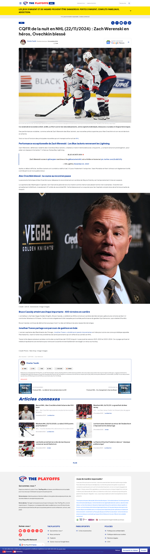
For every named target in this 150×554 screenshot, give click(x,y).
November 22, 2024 (81, 164)
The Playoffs (53, 526)
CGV (108, 542)
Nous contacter (55, 534)
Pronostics (81, 3)
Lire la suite (24, 379)
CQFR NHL (30, 357)
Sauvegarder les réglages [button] (130, 550)
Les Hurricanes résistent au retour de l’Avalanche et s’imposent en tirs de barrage (112, 425)
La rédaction (50, 415)
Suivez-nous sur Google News (59, 542)
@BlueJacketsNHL (75, 159)
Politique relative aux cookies (116, 534)
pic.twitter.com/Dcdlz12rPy (111, 159)
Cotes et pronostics (85, 531)
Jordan (107, 429)
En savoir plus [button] (61, 549)
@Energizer (52, 159)
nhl (21, 22)
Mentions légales (112, 538)
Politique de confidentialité (116, 531)
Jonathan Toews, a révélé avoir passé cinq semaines (73, 332)
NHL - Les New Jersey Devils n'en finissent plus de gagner (111, 410)
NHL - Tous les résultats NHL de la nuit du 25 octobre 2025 (54, 428)
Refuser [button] (117, 550)
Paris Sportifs (91, 3)
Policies (109, 526)
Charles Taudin (31, 41)
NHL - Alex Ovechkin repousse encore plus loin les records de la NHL (54, 411)
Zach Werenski (39, 357)
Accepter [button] (143, 550)
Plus (75, 463)
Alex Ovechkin (22, 357)
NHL (77, 138)
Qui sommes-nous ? (56, 531)
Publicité (53, 538)
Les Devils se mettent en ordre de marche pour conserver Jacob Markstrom (53, 443)
